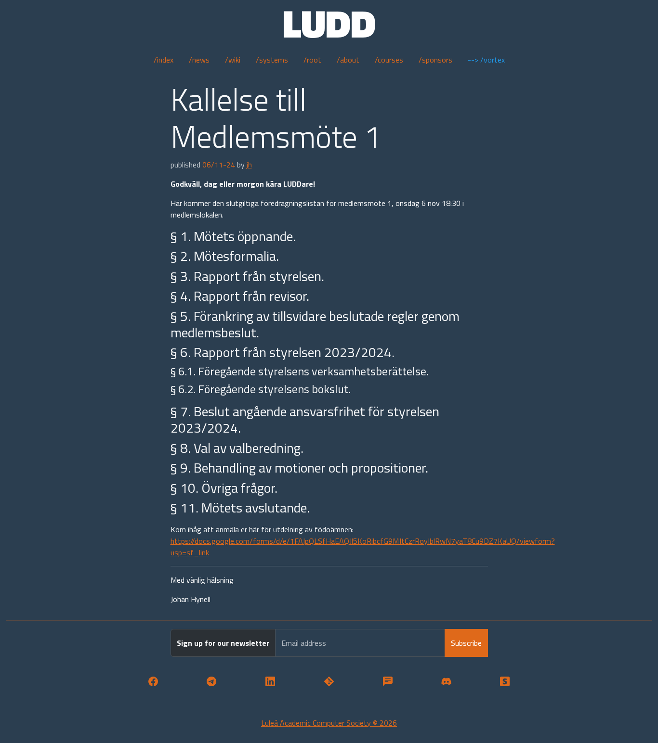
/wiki (232, 59)
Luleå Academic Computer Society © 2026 (329, 723)
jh (249, 164)
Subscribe (466, 643)
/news (199, 59)
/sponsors (435, 59)
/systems (272, 59)
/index (163, 59)
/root (312, 59)
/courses (389, 59)
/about (348, 59)
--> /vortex (486, 59)
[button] (153, 681)
